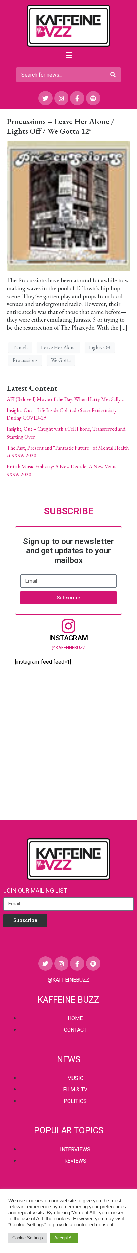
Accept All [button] (64, 1237)
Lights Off (99, 347)
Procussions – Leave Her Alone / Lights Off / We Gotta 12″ (60, 126)
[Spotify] (93, 98)
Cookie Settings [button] (27, 1237)
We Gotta (61, 360)
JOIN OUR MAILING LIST (35, 890)
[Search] (113, 74)
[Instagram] (61, 98)
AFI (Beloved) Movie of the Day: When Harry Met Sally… (65, 399)
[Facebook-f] (77, 98)
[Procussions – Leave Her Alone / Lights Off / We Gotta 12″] (68, 205)
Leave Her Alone (58, 347)
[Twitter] (45, 98)
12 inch (20, 347)
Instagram (68, 638)
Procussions (25, 360)
